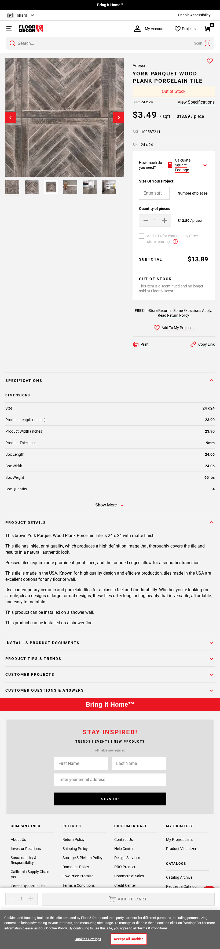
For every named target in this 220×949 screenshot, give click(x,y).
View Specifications (196, 102)
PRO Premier (124, 867)
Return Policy (74, 839)
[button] (7, 28)
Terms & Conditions (79, 885)
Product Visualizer (181, 848)
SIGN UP (110, 799)
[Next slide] (118, 117)
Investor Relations (26, 848)
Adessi (139, 65)
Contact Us (123, 839)
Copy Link (206, 344)
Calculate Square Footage (182, 165)
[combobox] (110, 43)
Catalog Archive (179, 877)
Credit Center (125, 885)
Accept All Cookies (129, 939)
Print (145, 344)
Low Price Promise (78, 876)
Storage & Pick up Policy (82, 858)
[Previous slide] (10, 117)
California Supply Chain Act (30, 874)
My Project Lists (179, 839)
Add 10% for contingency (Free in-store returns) (175, 239)
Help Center (124, 848)
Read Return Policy (173, 315)
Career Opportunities (28, 886)
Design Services (127, 858)
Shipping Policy (75, 848)
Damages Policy (76, 867)
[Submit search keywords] (12, 43)
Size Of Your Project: (156, 181)
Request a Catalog (181, 886)
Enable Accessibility (194, 15)
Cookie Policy (56, 928)
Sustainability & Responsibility (23, 860)
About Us (18, 839)
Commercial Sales (129, 876)
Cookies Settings (88, 939)
